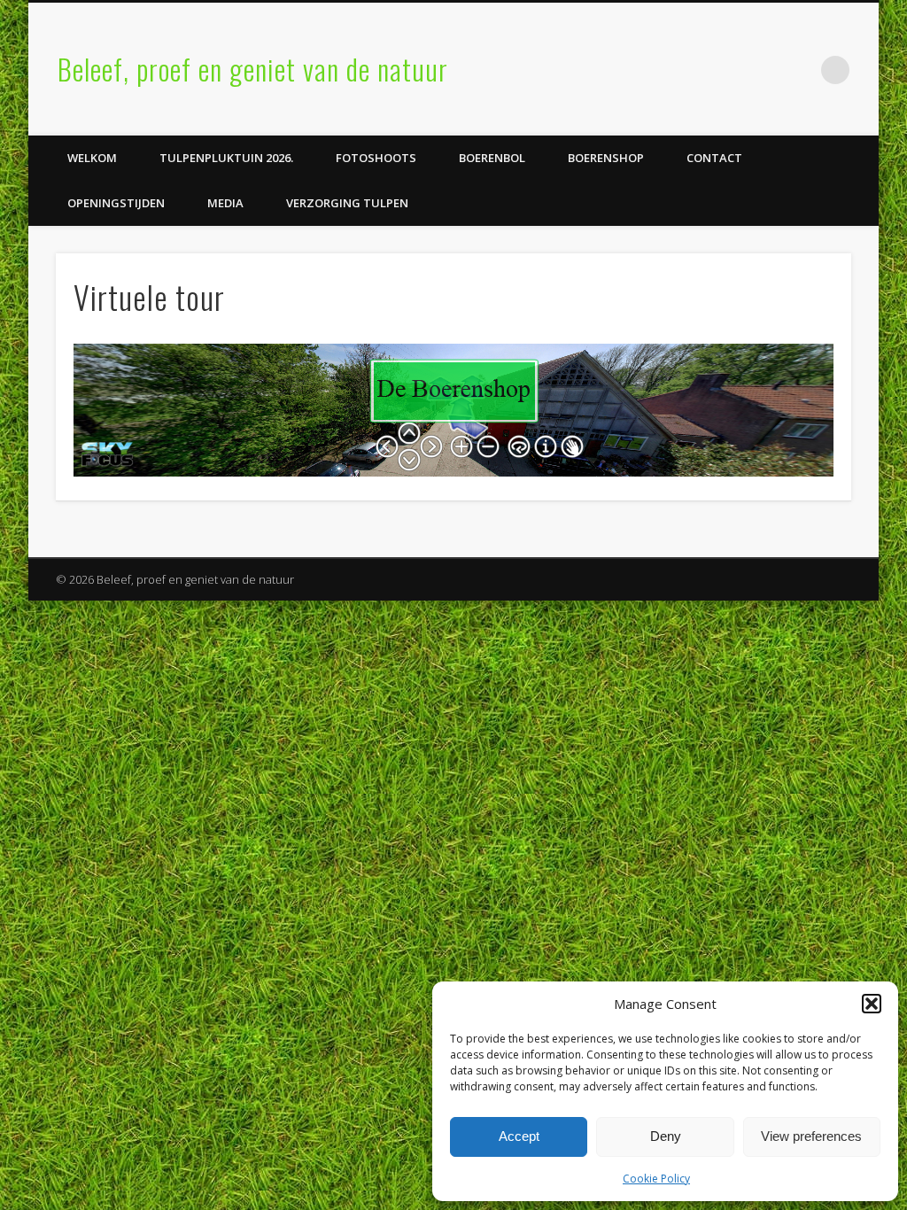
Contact (714, 158)
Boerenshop (606, 158)
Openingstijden (116, 203)
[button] (871, 1003)
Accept (519, 1136)
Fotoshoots (376, 158)
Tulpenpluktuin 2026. (226, 158)
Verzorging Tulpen (347, 203)
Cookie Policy (656, 1178)
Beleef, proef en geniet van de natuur (253, 68)
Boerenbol (492, 158)
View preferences (811, 1136)
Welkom (92, 158)
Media (225, 203)
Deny (665, 1136)
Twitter (799, 70)
